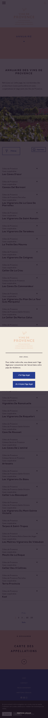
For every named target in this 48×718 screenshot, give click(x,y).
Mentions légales (24, 713)
